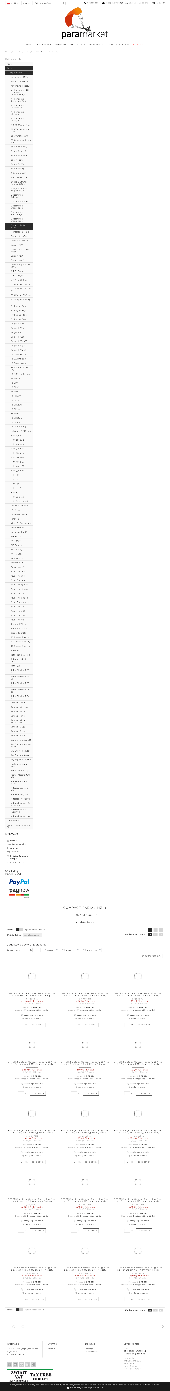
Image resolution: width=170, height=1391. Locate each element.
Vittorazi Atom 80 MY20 (19, 782)
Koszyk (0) (160, 3)
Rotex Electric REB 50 (20, 678)
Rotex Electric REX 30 (20, 691)
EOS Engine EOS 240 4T (21, 301)
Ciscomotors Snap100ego (17, 207)
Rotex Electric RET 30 (20, 684)
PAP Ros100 (16, 545)
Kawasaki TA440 (19, 514)
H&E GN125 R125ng (20, 374)
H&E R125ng (17, 405)
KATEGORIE (44, 44)
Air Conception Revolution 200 (18, 100)
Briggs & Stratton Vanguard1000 (19, 183)
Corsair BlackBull (19, 241)
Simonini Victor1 (19, 736)
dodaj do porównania (33, 1015)
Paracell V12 (17, 563)
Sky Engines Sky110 (20, 755)
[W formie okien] (150, 930)
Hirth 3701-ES (17, 466)
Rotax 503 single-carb (19, 660)
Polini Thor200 (18, 593)
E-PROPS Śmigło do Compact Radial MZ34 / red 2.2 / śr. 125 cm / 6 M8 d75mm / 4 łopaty (138, 1131)
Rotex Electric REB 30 (20, 671)
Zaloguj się (133, 3)
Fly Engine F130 (18, 310)
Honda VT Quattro (20, 506)
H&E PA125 (16, 396)
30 (155, 934)
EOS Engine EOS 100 (21, 284)
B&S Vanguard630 (20, 136)
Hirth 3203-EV (17, 453)
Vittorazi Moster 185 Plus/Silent (21, 804)
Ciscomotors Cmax (20, 201)
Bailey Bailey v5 (19, 147)
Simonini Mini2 (18, 703)
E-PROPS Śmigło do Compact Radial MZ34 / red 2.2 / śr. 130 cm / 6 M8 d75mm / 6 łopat (138, 1269)
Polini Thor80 (17, 620)
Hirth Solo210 (17, 497)
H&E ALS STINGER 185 (20, 369)
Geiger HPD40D (18, 350)
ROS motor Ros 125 (20, 642)
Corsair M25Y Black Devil (20, 266)
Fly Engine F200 (19, 315)
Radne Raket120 (19, 633)
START (29, 44)
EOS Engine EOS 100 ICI (21, 290)
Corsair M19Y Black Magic (20, 250)
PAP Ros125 (16, 550)
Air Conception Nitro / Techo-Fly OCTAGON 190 (21, 92)
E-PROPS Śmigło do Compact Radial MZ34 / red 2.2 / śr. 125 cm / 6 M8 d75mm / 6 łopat (32, 1200)
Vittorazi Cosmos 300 (19, 789)
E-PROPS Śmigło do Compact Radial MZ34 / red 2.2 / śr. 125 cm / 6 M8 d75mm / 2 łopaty (138, 1063)
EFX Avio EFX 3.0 (19, 280)
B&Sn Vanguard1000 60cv (21, 141)
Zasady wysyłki (118, 44)
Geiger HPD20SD (19, 341)
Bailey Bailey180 (19, 151)
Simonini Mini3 (18, 711)
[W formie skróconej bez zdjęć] (161, 930)
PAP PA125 (16, 536)
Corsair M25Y (17, 260)
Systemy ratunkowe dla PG (18, 826)
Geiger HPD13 (17, 332)
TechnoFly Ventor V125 (19, 765)
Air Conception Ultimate (18, 113)
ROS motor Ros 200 (21, 646)
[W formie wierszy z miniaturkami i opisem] (156, 930)
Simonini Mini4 (18, 716)
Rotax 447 (15, 650)
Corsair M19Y (17, 245)
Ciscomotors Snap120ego (17, 220)
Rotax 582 (15, 666)
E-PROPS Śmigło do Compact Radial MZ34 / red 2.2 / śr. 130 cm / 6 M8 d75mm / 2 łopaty (85, 1200)
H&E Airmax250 (18, 363)
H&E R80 (15, 414)
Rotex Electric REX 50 (20, 697)
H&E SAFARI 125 (18, 427)
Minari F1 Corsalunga (21, 523)
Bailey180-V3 (17, 164)
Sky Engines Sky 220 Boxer (21, 745)
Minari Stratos (17, 528)
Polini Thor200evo (20, 602)
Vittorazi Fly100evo (20, 799)
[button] (50, 950)
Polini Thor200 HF (20, 598)
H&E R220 (15, 409)
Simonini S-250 (18, 731)
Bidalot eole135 (18, 173)
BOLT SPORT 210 (19, 177)
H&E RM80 (16, 422)
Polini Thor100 (18, 571)
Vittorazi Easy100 (19, 794)
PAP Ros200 (17, 554)
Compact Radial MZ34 (18, 226)
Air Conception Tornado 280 (18, 106)
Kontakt (139, 44)
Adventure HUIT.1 (19, 81)
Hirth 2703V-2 (17, 444)
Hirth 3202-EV (17, 449)
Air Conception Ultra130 (18, 119)
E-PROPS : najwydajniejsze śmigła (22, 1349)
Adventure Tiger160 (21, 86)
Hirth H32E (16, 488)
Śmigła (10, 68)
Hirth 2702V (16, 435)
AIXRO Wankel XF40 (21, 125)
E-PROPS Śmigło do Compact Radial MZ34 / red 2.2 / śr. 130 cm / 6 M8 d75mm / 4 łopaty (85, 1269)
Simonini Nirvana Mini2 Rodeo (19, 721)
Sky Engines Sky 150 (21, 740)
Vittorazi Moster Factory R (19, 811)
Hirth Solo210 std (19, 501)
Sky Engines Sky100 (21, 751)
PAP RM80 (16, 541)
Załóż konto (143, 3)
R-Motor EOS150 (19, 628)
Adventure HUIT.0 (19, 77)
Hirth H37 (15, 492)
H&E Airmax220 (18, 354)
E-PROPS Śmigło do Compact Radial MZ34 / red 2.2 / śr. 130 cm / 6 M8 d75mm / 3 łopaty (32, 1269)
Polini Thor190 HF (19, 585)
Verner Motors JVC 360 (20, 776)
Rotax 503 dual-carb (21, 655)
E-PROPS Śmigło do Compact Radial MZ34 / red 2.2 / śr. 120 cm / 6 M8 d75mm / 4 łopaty (32, 1063)
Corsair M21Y (17, 256)
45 (161, 934)
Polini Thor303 (18, 615)
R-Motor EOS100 (19, 624)
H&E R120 (15, 400)
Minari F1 (15, 519)
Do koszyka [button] (38, 1025)
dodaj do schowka (33, 1019)
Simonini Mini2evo (20, 707)
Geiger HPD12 (17, 328)
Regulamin (77, 44)
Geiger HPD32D (18, 346)
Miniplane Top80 (19, 532)
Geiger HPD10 (18, 324)
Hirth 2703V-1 (17, 440)
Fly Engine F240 (19, 319)
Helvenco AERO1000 (21, 431)
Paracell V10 (17, 558)
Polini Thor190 (18, 580)
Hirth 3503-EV (17, 462)
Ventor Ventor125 (19, 770)
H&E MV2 (15, 387)
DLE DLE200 (17, 271)
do (31, 950)
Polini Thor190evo (20, 589)
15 (150, 934)
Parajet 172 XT (18, 567)
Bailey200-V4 (17, 169)
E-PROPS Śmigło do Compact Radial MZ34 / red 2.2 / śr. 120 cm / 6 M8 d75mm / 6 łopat (85, 1063)
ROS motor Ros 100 (20, 637)
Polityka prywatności (16, 1354)
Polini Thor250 (18, 611)
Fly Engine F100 (19, 306)
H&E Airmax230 (18, 359)
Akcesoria (14, 821)
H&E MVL (15, 392)
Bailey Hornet (17, 160)
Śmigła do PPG (16, 73)
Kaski (9, 64)
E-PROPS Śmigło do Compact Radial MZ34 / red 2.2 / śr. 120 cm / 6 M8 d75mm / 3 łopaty (138, 994)
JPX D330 (15, 510)
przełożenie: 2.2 (21, 232)
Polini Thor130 (18, 576)
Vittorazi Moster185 (20, 816)
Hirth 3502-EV (17, 457)
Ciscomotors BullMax (17, 196)
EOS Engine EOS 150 (21, 295)
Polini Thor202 (18, 607)
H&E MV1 (15, 383)
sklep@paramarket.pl (114, 3)
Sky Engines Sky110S (21, 760)
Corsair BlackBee (19, 236)
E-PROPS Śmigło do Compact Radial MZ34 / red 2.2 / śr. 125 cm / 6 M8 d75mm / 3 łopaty (85, 1131)
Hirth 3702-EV (17, 471)
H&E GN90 (16, 378)
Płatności (96, 44)
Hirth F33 (15, 479)
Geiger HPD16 (18, 337)
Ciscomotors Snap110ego (17, 213)
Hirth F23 (15, 475)
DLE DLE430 (17, 276)
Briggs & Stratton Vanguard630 (19, 189)
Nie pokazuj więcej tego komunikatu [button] (86, 1388)
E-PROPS (37, 1008)
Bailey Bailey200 (19, 155)
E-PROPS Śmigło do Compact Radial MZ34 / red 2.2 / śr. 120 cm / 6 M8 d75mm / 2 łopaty (85, 994)
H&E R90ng (16, 418)
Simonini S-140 (18, 727)
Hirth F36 (15, 484)
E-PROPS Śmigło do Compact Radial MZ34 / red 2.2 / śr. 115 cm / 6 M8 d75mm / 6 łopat (32, 994)
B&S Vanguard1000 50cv (20, 130)
